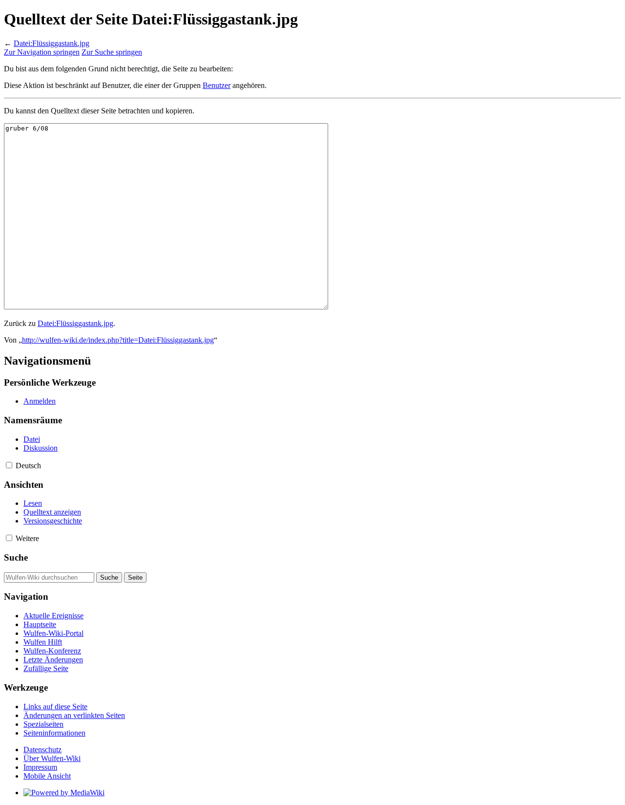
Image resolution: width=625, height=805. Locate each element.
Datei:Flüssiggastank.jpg (51, 43)
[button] (9, 465)
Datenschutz (42, 749)
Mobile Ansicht (47, 776)
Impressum (40, 767)
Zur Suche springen (112, 52)
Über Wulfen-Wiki (52, 758)
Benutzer (216, 85)
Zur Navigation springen (42, 52)
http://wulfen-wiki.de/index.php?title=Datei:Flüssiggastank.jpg (118, 340)
